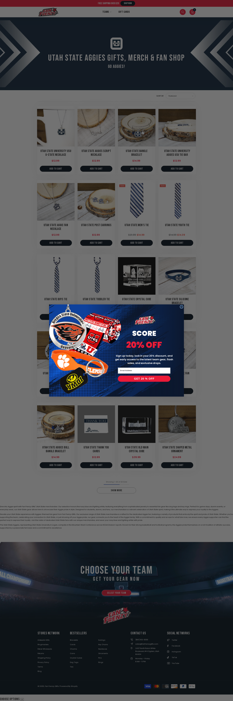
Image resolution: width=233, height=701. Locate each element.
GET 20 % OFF (144, 378)
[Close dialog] (181, 306)
